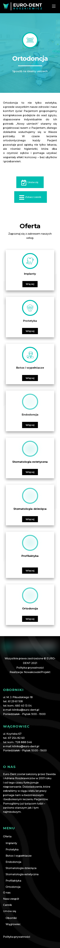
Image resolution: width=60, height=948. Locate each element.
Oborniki (11, 918)
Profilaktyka (13, 880)
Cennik (7, 905)
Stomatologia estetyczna (22, 874)
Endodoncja (13, 861)
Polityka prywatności (16, 936)
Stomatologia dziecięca (21, 868)
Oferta (7, 836)
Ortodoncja (13, 886)
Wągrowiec (13, 924)
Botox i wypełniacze (19, 855)
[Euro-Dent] (22, 9)
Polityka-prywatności (30, 667)
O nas (7, 892)
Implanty (11, 843)
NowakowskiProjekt (37, 672)
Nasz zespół (11, 898)
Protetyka (12, 849)
